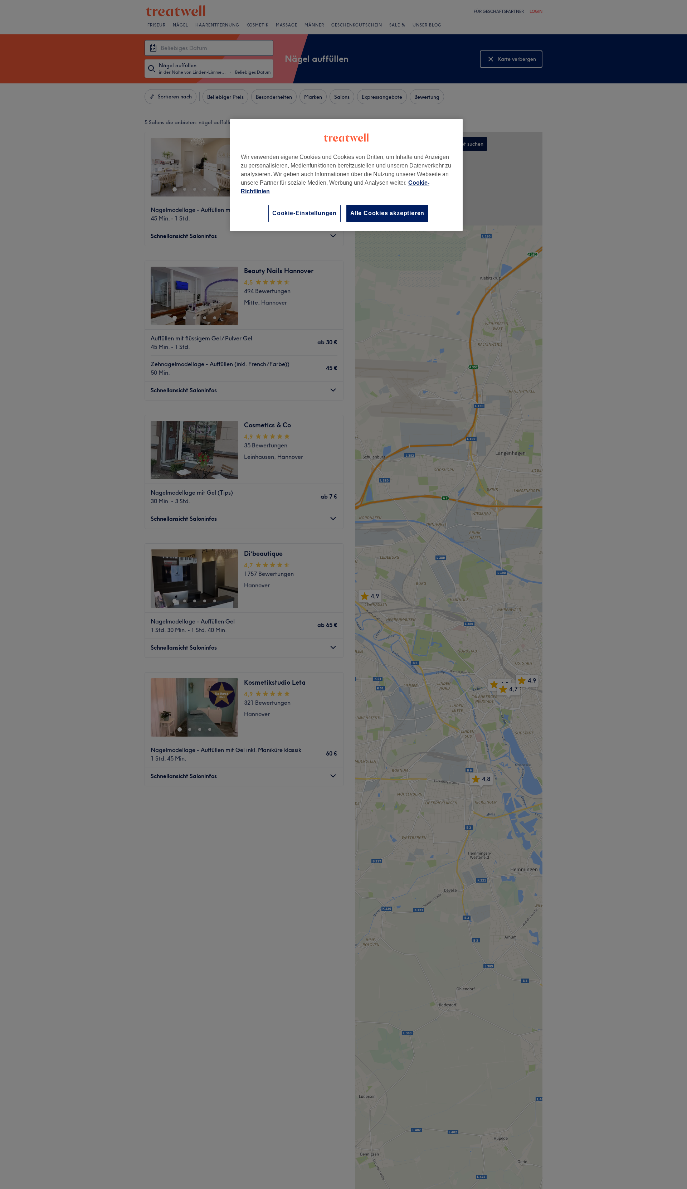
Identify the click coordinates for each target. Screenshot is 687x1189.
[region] (346, 175)
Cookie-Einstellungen (304, 213)
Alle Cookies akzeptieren (387, 213)
